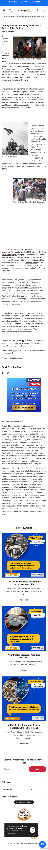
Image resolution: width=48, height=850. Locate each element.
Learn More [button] (11, 833)
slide (28, 440)
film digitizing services (10, 442)
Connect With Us (9, 797)
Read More (24, 600)
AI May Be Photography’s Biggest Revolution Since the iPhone (24, 726)
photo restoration (19, 437)
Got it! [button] (33, 830)
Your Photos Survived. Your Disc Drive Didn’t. (24, 656)
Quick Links (7, 789)
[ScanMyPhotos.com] (24, 11)
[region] (24, 3)
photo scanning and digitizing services (17, 429)
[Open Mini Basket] (43, 10)
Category (6, 782)
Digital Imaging (8, 31)
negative (34, 440)
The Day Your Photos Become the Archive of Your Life (24, 583)
